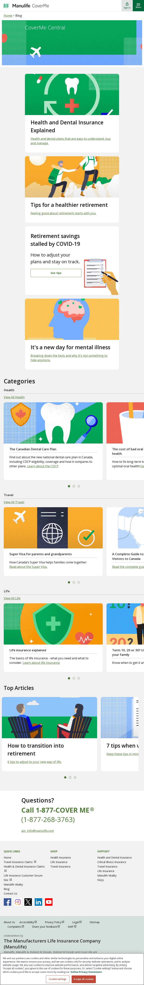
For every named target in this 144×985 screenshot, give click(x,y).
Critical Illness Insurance (111, 862)
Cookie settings (57, 979)
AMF (74, 926)
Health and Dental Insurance (114, 857)
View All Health (14, 397)
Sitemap (95, 922)
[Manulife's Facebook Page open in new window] (7, 902)
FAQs (100, 880)
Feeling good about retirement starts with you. (63, 213)
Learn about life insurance (41, 663)
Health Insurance (60, 857)
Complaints (18, 926)
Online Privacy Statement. (86, 972)
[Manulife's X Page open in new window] (28, 902)
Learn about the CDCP (42, 466)
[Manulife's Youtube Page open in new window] (48, 902)
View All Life (12, 598)
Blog (6, 889)
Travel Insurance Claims (22, 862)
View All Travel (14, 502)
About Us (9, 922)
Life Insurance (59, 862)
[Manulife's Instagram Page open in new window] (18, 902)
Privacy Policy (56, 922)
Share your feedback (47, 926)
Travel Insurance (60, 866)
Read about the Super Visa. (28, 567)
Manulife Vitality (13, 884)
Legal (78, 922)
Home (8, 15)
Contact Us (10, 893)
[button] (69, 486)
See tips (56, 273)
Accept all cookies (84, 979)
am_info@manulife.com (37, 831)
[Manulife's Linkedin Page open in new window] (38, 902)
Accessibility (30, 922)
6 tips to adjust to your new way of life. (35, 762)
